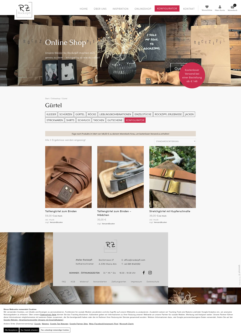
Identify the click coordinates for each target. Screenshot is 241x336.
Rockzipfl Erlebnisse (168, 114)
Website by (239, 280)
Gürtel (80, 114)
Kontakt (189, 8)
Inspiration (121, 8)
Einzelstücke (143, 114)
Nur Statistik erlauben (29, 330)
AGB (73, 281)
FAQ (64, 281)
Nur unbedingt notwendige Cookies (55, 330)
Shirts (70, 120)
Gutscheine (115, 120)
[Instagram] (150, 272)
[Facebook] (144, 272)
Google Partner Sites (79, 324)
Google (37, 324)
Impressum (136, 281)
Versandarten (100, 281)
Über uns (100, 8)
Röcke (92, 114)
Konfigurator (167, 8)
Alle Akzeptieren (11, 330)
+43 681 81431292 (132, 263)
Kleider (51, 114)
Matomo (45, 324)
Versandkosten (56, 222)
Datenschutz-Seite (48, 315)
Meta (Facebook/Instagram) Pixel (103, 324)
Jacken (189, 114)
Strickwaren (55, 120)
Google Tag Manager (59, 324)
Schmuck (84, 120)
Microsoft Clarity (126, 324)
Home (84, 8)
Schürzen (65, 114)
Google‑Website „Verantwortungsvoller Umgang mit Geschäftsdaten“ (34, 320)
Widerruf (84, 281)
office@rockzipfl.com (134, 259)
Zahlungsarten (119, 281)
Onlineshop (143, 8)
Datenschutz (153, 281)
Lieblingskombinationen (115, 114)
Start (47, 98)
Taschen (98, 120)
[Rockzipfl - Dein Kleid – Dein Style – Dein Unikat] (24, 10)
